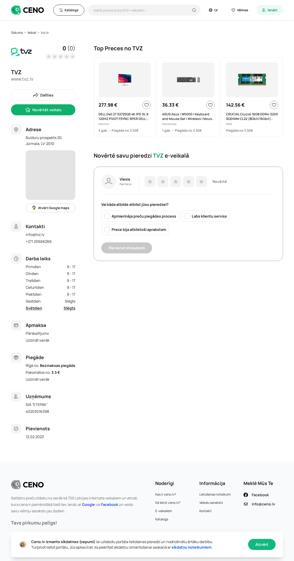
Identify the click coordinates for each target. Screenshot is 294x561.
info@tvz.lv (35, 234)
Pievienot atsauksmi (127, 247)
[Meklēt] (194, 10)
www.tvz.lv (22, 79)
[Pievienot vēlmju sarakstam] (146, 105)
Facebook (109, 504)
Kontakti (205, 511)
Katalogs (161, 519)
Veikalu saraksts (211, 502)
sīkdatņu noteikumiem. (192, 547)
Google (88, 504)
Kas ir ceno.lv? (165, 494)
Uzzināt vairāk (37, 340)
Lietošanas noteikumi (215, 494)
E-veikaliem (163, 511)
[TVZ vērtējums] (60, 56)
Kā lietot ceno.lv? (167, 502)
